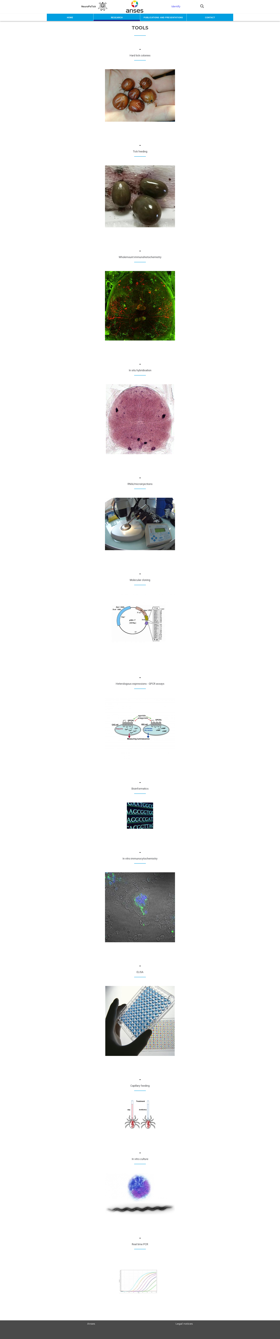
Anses (91, 1323)
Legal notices (184, 1323)
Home (70, 17)
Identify (175, 6)
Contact (210, 17)
